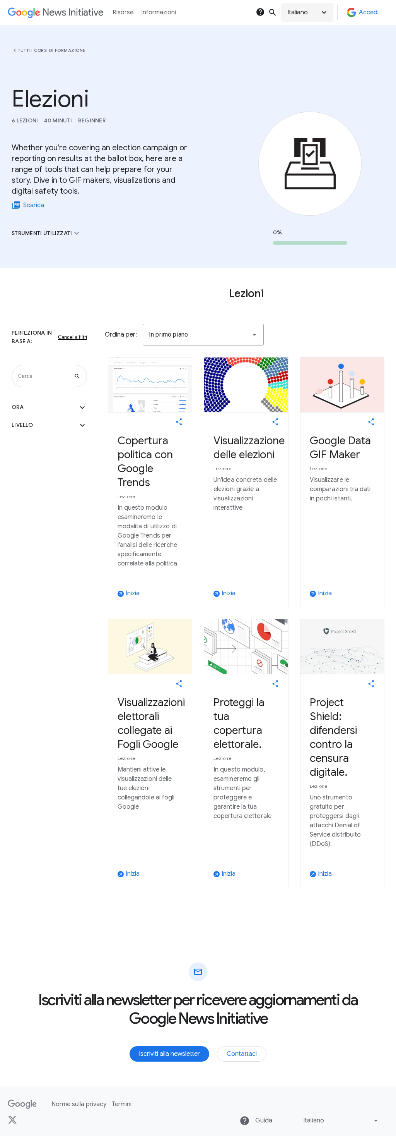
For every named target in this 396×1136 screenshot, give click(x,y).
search (272, 12)
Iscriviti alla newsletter (169, 1054)
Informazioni (158, 12)
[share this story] (179, 421)
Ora (49, 407)
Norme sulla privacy (78, 1104)
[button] (307, 12)
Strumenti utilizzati (46, 233)
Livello (49, 425)
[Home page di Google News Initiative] (55, 12)
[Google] (22, 1104)
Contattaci (242, 1054)
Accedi (369, 12)
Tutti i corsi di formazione (51, 50)
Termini (121, 1104)
